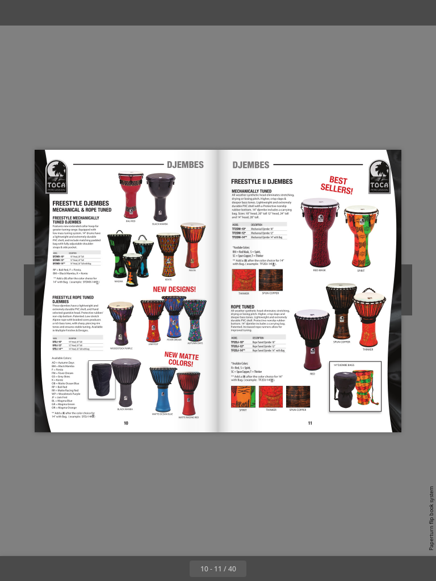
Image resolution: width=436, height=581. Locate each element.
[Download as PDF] (67, 13)
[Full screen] (420, 13)
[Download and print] (93, 13)
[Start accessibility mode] (118, 13)
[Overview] (41, 13)
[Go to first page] (152, 568)
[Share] (394, 13)
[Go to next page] (258, 568)
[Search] (16, 13)
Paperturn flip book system (431, 518)
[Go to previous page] (177, 568)
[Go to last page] (283, 568)
